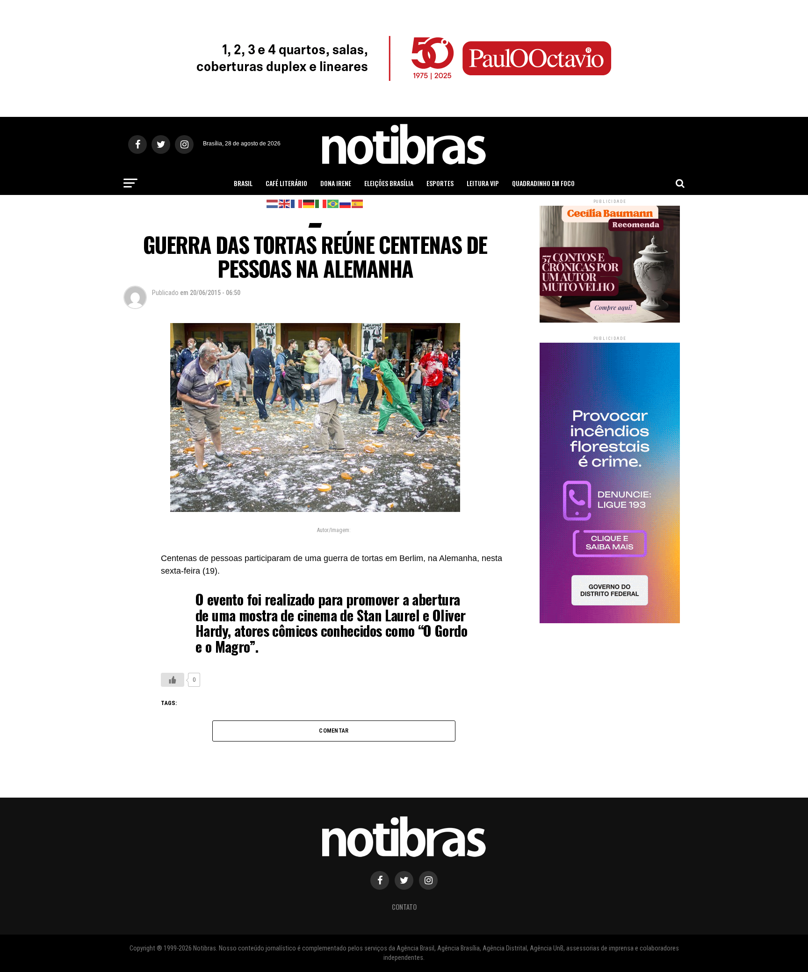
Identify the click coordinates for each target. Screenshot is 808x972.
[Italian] (321, 203)
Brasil (243, 183)
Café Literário (286, 183)
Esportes (440, 183)
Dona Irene (335, 183)
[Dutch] (273, 203)
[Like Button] (172, 680)
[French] (297, 203)
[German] (309, 203)
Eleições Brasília (388, 183)
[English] (285, 203)
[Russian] (345, 203)
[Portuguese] (333, 203)
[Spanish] (358, 203)
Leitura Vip (483, 183)
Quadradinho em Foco (543, 183)
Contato (404, 907)
